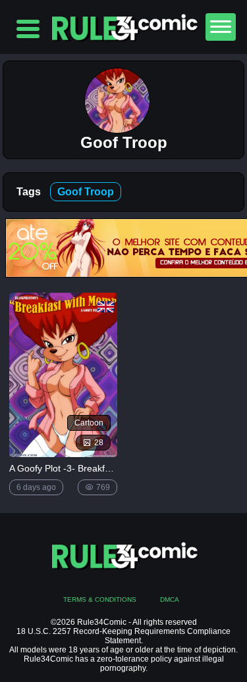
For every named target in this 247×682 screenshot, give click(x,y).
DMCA (169, 599)
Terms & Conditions (99, 599)
